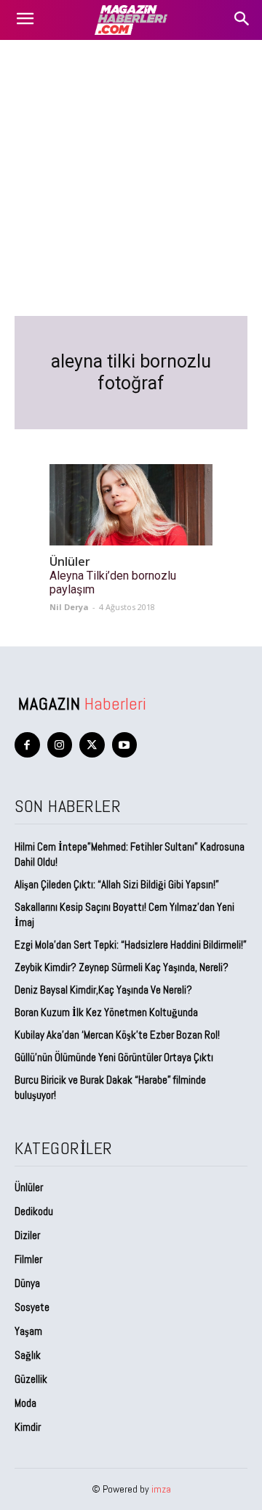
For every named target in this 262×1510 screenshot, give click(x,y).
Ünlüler (69, 562)
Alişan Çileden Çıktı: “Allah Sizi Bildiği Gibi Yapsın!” (117, 884)
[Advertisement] (131, 178)
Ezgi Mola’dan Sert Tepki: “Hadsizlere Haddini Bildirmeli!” (131, 944)
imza (161, 1488)
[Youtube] (125, 745)
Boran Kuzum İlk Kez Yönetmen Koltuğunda (106, 1012)
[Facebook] (27, 745)
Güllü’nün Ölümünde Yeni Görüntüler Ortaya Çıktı (114, 1057)
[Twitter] (92, 745)
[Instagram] (60, 745)
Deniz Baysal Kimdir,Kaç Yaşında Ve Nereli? (103, 989)
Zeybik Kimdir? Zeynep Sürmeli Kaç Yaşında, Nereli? (122, 967)
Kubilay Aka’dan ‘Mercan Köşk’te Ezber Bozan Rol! (117, 1035)
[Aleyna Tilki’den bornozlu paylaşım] (131, 504)
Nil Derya (69, 606)
